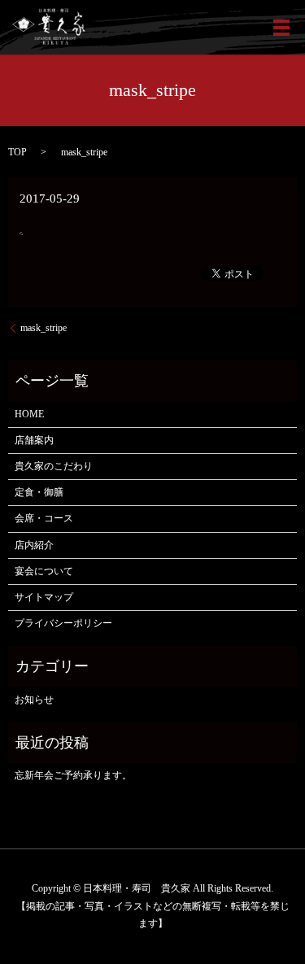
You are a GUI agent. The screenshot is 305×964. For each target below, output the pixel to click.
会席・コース (44, 518)
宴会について (44, 571)
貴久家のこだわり (54, 466)
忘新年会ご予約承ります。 (73, 775)
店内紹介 (34, 545)
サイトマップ (44, 597)
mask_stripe (43, 328)
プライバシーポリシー (63, 623)
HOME (29, 414)
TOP (17, 152)
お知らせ (34, 699)
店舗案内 (34, 440)
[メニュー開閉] (281, 28)
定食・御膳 (39, 492)
